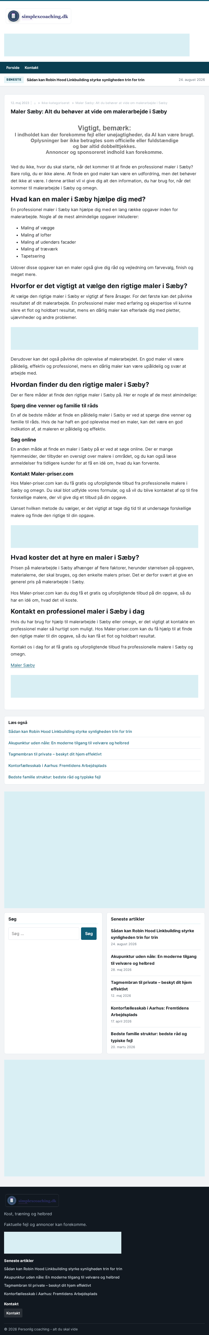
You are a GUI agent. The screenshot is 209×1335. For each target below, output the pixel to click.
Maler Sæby (23, 665)
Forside (12, 67)
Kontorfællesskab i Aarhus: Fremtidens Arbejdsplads (57, 765)
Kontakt (31, 67)
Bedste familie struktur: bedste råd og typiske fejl (54, 777)
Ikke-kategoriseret (56, 103)
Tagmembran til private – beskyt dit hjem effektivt (55, 754)
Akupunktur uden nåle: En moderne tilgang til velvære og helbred (68, 742)
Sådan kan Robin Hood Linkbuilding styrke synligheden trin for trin (86, 80)
